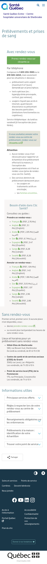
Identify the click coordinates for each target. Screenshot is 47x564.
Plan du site (7, 528)
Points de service (29, 480)
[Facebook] (14, 500)
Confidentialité (31, 514)
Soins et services (9, 480)
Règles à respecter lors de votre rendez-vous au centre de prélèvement (23, 408)
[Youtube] (20, 500)
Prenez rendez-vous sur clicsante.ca (23, 60)
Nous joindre (7, 490)
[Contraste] (35, 473)
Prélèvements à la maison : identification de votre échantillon (21, 433)
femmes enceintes (28, 193)
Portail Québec (9, 520)
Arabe (16, 232)
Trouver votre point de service (22, 444)
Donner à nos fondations (23, 542)
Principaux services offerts (21, 397)
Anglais (16, 225)
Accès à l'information (8, 511)
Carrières (6, 485)
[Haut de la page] (43, 473)
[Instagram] (32, 500)
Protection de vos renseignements (31, 521)
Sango (16, 249)
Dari (15, 238)
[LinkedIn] (27, 500)
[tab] (23, 398)
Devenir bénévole (22, 485)
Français (17, 221)
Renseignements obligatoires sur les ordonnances (24, 421)
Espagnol (17, 242)
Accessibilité (30, 510)
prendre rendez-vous (24, 326)
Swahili (16, 255)
